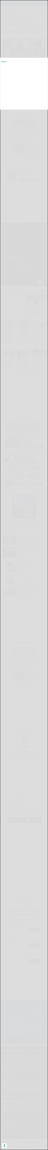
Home (3, 61)
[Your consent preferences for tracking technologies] (4, 1145)
